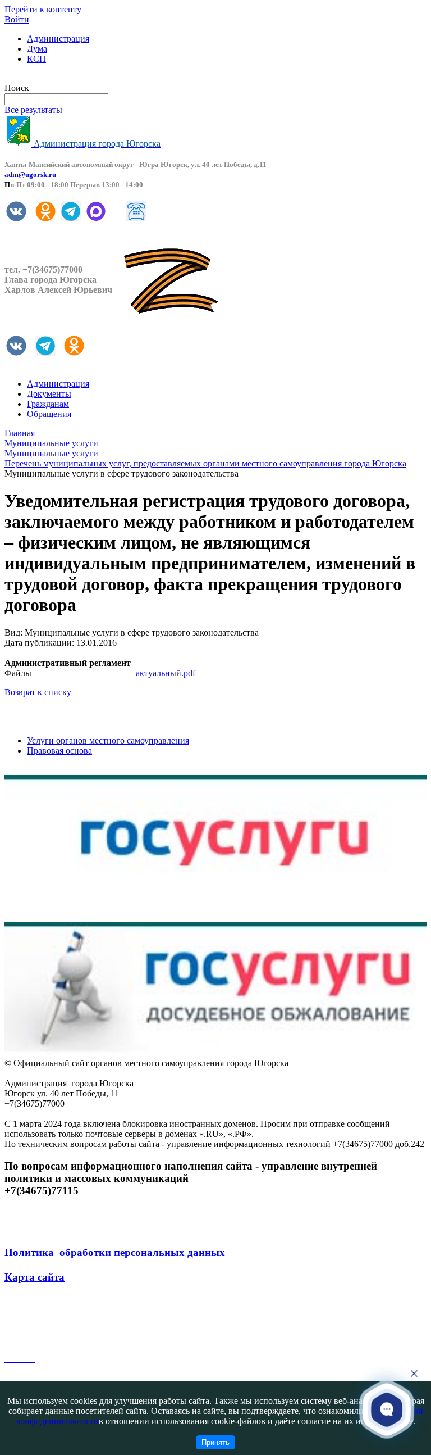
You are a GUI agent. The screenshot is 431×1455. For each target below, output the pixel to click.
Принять (215, 1442)
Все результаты (33, 110)
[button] (386, 1409)
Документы (49, 393)
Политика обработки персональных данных (114, 1252)
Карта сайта (34, 1277)
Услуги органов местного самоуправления (108, 740)
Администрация (58, 38)
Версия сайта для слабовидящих (66, 78)
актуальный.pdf (165, 673)
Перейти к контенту (42, 9)
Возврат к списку (37, 692)
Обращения (49, 414)
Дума (37, 48)
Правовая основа (59, 750)
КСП (36, 59)
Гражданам (48, 404)
